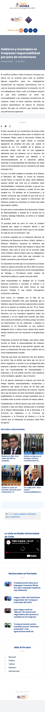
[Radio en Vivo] (21, 30)
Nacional (12, 657)
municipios (31, 514)
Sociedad (22, 122)
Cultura (12, 664)
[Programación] (26, 30)
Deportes (12, 667)
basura (16, 514)
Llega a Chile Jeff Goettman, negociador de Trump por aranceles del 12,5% (27, 600)
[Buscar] (30, 30)
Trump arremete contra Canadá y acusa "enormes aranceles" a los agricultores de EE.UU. (26, 628)
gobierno (23, 514)
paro (7, 517)
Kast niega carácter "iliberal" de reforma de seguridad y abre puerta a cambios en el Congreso (26, 613)
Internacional (14, 671)
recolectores (15, 517)
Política (12, 660)
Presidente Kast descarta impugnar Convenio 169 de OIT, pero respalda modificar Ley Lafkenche (27, 586)
